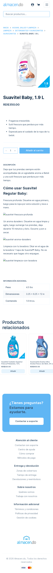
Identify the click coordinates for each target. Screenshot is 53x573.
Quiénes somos (26, 492)
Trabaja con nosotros (26, 496)
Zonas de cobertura (26, 470)
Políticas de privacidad (26, 513)
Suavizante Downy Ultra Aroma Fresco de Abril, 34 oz (39, 363)
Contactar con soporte (26, 445)
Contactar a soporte (26, 421)
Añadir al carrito (34, 150)
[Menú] (47, 5)
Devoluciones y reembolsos (26, 479)
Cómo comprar (26, 453)
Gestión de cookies (26, 517)
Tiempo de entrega (26, 475)
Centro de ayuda (26, 449)
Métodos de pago (26, 457)
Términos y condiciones (26, 509)
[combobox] (26, 14)
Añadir (40, 371)
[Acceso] (32, 4)
